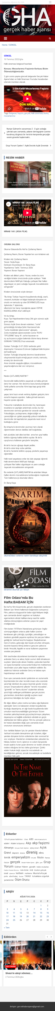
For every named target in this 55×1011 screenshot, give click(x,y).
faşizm (20, 113)
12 (21, 913)
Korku (46, 113)
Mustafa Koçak (40, 873)
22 (41, 916)
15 (41, 913)
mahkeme (28, 873)
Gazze (6, 862)
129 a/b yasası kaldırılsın (13, 839)
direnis (22, 853)
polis (6, 876)
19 (21, 916)
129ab (26, 839)
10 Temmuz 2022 (11, 59)
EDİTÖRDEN (10, 966)
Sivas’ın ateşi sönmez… (19, 973)
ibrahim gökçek (40, 870)
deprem (15, 853)
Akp (28, 843)
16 (48, 913)
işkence (12, 873)
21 (34, 916)
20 (27, 916)
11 (14, 913)
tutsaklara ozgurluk (40, 876)
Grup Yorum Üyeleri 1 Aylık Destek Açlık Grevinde (27, 145)
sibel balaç (13, 876)
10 (7, 913)
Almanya (8, 847)
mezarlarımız (9, 116)
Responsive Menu (50, 2)
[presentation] (47, 937)
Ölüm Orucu (22, 879)
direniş (32, 852)
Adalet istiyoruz (18, 843)
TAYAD (27, 876)
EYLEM (33, 858)
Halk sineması (37, 113)
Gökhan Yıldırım (21, 867)
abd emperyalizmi (41, 839)
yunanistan (9, 880)
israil (6, 873)
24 (7, 920)
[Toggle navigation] (5, 38)
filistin (40, 857)
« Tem (6, 927)
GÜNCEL (7, 56)
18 (14, 916)
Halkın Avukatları (43, 867)
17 (7, 916)
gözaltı (32, 867)
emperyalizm (20, 857)
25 (14, 920)
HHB (31, 870)
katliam (19, 873)
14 (34, 913)
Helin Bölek (24, 870)
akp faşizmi (40, 843)
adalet (6, 843)
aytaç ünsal (34, 848)
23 (48, 916)
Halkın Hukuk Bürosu (11, 870)
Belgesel (13, 113)
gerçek (27, 113)
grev (41, 862)
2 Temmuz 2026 (12, 977)
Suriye (21, 876)
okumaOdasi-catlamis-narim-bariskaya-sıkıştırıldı (25, 555)
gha (21, 59)
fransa (47, 858)
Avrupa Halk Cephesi (22, 848)
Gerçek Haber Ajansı (27, 862)
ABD (31, 839)
